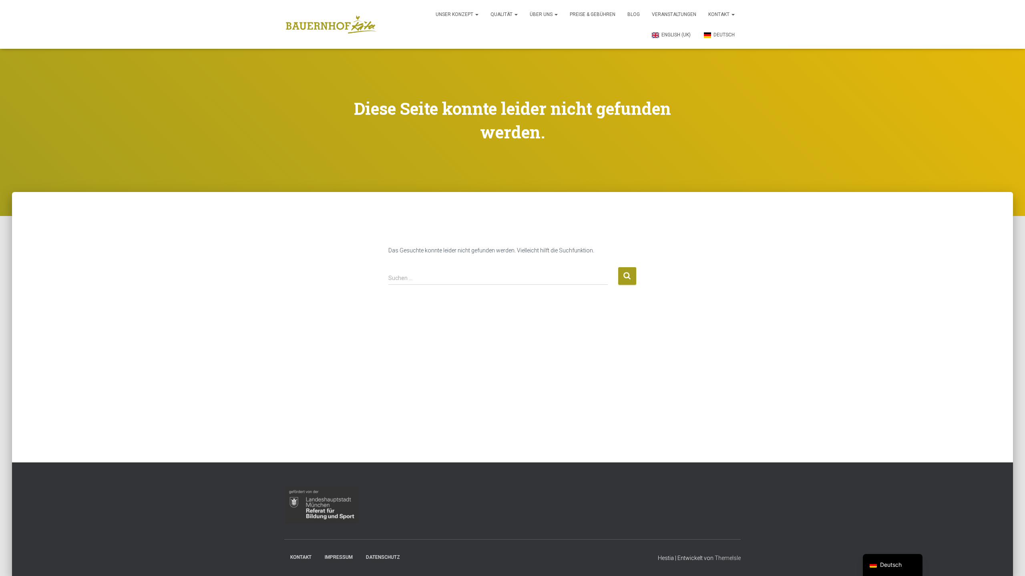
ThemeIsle (728, 558)
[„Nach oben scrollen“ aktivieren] (1009, 560)
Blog (633, 14)
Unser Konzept (455, 14)
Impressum (339, 557)
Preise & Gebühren (592, 14)
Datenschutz (383, 557)
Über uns (542, 14)
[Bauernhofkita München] (331, 24)
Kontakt (719, 14)
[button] (476, 14)
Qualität (502, 14)
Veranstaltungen (674, 14)
